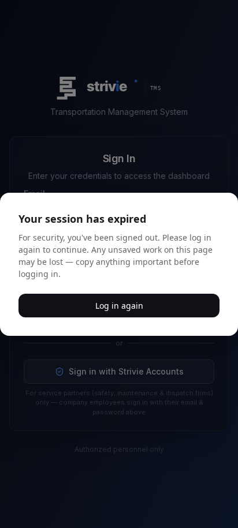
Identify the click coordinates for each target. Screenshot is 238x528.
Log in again (119, 305)
